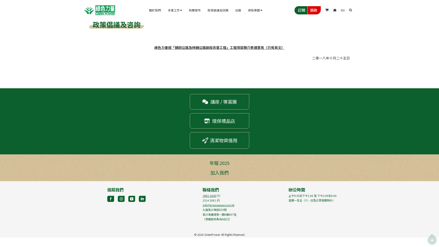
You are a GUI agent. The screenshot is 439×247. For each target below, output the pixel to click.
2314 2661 (209, 200)
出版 (238, 10)
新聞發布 (195, 10)
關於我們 (155, 10)
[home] (99, 10)
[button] (174, 10)
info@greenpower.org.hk (218, 205)
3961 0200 (209, 196)
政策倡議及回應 (218, 10)
